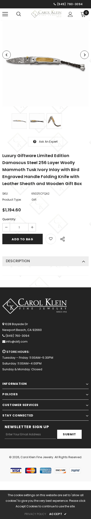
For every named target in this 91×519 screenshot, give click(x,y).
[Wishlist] (51, 239)
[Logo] (46, 14)
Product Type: (11, 200)
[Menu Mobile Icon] (5, 14)
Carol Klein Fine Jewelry (37, 457)
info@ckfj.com (17, 341)
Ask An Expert (48, 142)
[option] (45, 63)
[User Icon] (70, 14)
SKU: (5, 194)
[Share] (61, 238)
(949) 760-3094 (17, 335)
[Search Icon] (18, 14)
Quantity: (9, 219)
